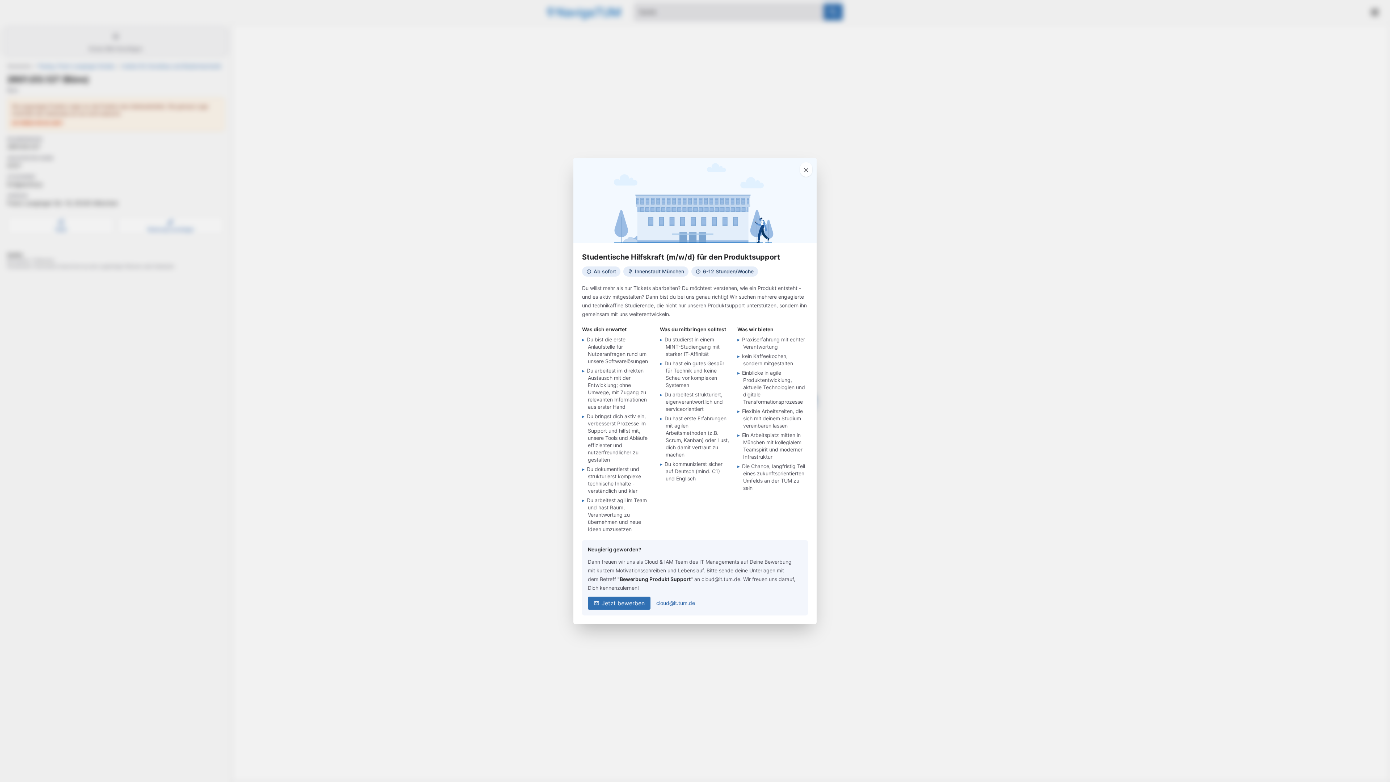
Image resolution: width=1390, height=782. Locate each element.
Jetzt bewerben (623, 603)
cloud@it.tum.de (675, 603)
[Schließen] (806, 169)
